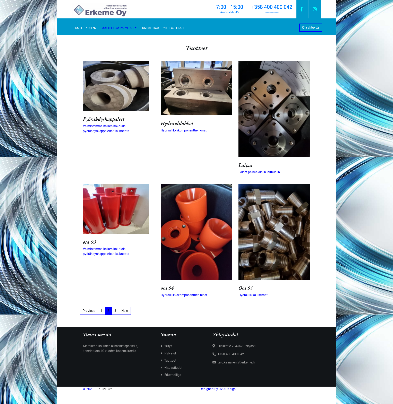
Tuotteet (170, 360)
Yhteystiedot (173, 28)
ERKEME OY (103, 389)
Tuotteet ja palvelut (117, 28)
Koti (78, 28)
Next (124, 311)
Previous (88, 311)
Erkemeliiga (150, 28)
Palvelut (170, 353)
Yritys (91, 28)
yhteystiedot (173, 368)
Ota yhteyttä (310, 27)
